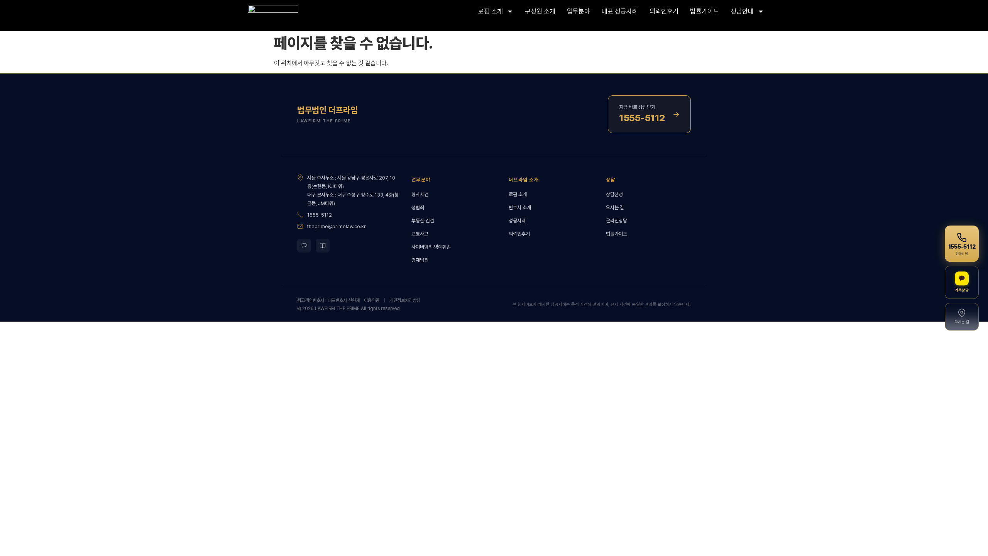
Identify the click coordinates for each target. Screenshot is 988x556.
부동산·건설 (422, 221)
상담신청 (614, 194)
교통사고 (419, 234)
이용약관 (371, 300)
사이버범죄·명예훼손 (431, 247)
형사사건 (419, 194)
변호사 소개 (520, 207)
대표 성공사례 (620, 11)
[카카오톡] (304, 246)
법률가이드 (704, 11)
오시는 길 (615, 207)
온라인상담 (616, 221)
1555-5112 (319, 215)
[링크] (290, 15)
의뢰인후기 (664, 11)
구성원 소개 (540, 11)
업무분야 (578, 11)
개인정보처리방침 (404, 300)
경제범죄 (419, 260)
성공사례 (517, 221)
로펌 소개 (490, 11)
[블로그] (323, 246)
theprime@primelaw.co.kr (336, 226)
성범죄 (417, 207)
